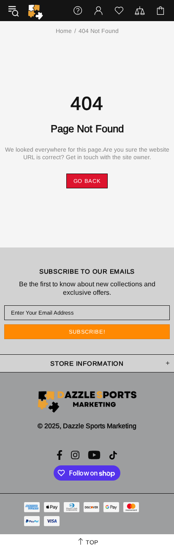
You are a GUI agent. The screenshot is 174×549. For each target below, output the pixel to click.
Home (64, 30)
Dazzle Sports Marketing (35, 12)
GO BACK (87, 181)
